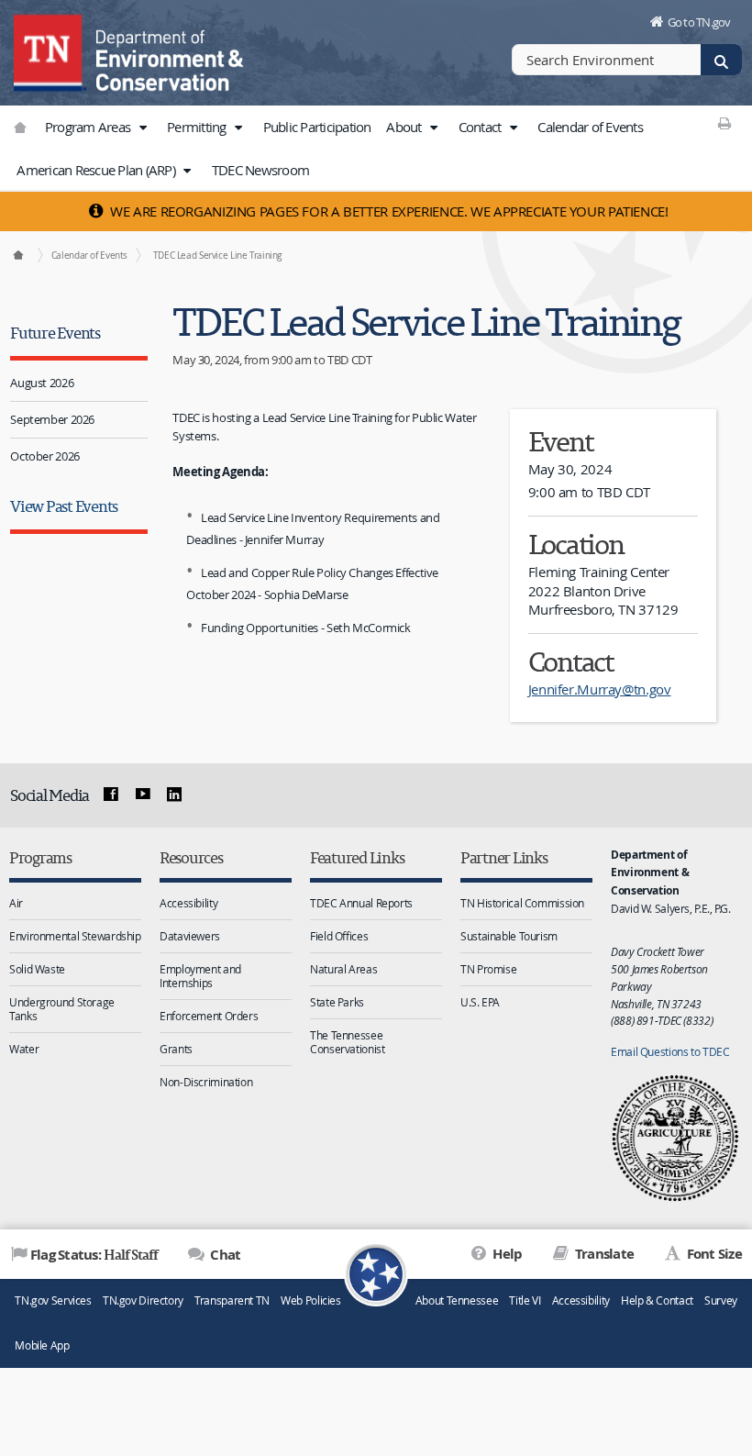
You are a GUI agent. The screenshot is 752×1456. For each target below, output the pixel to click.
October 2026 (45, 456)
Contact (481, 126)
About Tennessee (456, 1300)
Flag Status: (94, 1254)
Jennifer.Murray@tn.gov (599, 689)
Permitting (198, 126)
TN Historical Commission (522, 902)
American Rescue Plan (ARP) (97, 170)
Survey (720, 1300)
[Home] (18, 255)
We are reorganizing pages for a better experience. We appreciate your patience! (388, 211)
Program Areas (89, 126)
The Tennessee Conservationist (347, 1042)
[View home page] (50, 50)
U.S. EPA (480, 1002)
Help (506, 1253)
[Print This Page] (724, 123)
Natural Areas (343, 968)
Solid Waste (37, 968)
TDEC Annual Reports (361, 902)
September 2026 (52, 419)
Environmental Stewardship (75, 935)
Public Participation (317, 126)
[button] (142, 127)
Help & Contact (657, 1300)
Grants (176, 1048)
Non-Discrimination (206, 1081)
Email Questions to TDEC (670, 1051)
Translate (603, 1253)
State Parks (337, 1002)
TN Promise (488, 968)
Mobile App (42, 1345)
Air (16, 902)
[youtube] (142, 794)
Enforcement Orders (209, 1015)
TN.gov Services (53, 1300)
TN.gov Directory (143, 1300)
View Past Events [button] (63, 506)
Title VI (524, 1300)
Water (24, 1048)
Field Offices (339, 935)
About (405, 126)
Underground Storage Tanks (62, 1009)
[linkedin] (174, 794)
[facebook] (111, 794)
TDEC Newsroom (260, 170)
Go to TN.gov (699, 22)
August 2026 (41, 382)
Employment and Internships (200, 975)
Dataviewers (190, 935)
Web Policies (311, 1300)
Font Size (712, 1253)
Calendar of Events (590, 126)
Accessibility (188, 902)
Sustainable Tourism (509, 935)
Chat (223, 1254)
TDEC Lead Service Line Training (217, 255)
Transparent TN (232, 1300)
